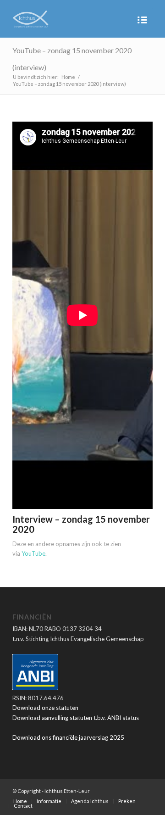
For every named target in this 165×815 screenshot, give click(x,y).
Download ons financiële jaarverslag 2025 (68, 737)
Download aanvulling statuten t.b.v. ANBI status (75, 717)
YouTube (33, 553)
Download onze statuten (45, 707)
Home (68, 77)
